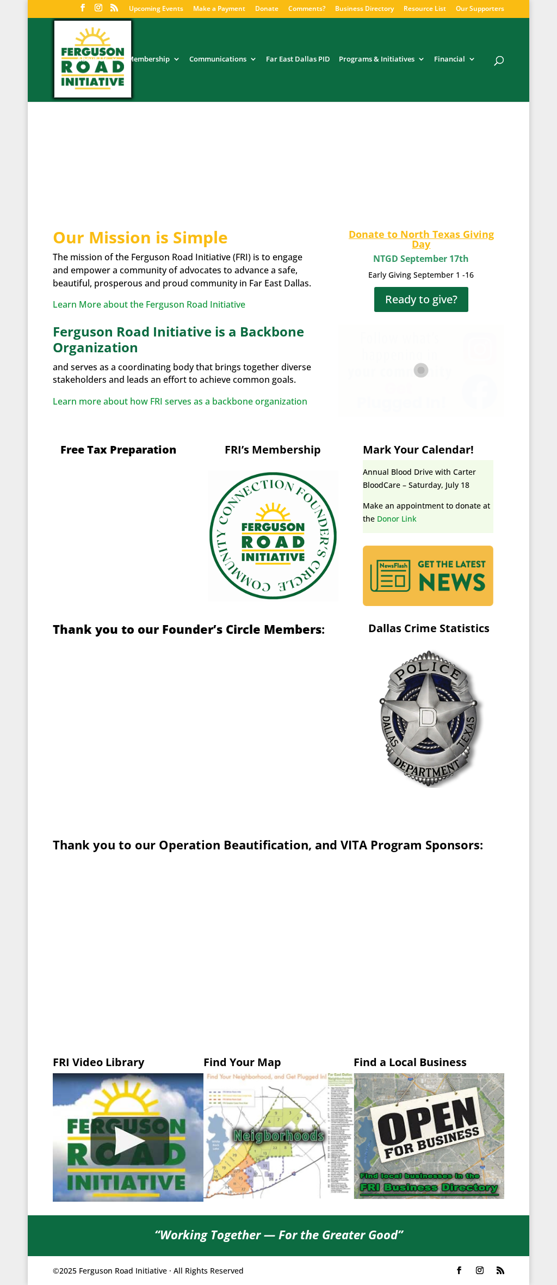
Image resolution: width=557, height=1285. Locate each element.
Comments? (306, 9)
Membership (148, 60)
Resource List (425, 9)
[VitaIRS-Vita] (118, 533)
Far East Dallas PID (298, 60)
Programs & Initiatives (376, 60)
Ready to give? (421, 299)
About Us (92, 60)
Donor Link (397, 518)
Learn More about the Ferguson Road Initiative (149, 304)
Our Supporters (480, 9)
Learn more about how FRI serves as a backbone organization (180, 401)
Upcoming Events (156, 9)
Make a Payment (219, 9)
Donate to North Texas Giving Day (421, 239)
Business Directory (364, 9)
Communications (217, 60)
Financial (449, 60)
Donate (266, 9)
